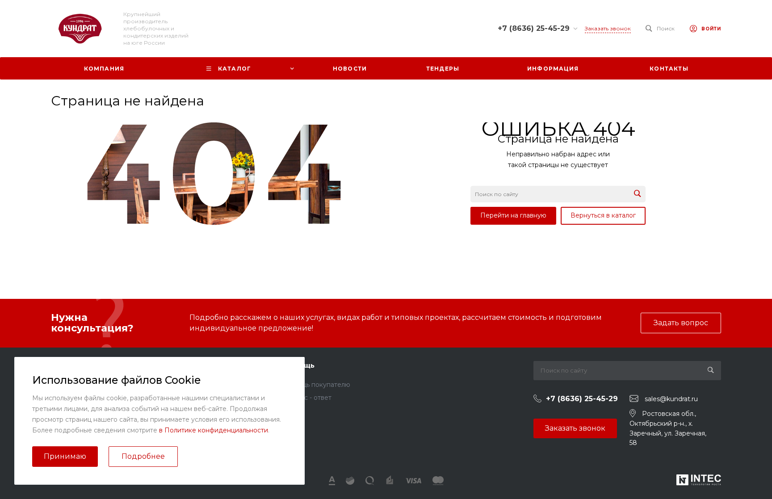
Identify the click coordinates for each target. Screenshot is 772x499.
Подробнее (143, 456)
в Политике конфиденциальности (213, 430)
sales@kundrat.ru (671, 399)
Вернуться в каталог (603, 215)
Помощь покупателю (316, 385)
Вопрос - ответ (307, 398)
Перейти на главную (513, 215)
